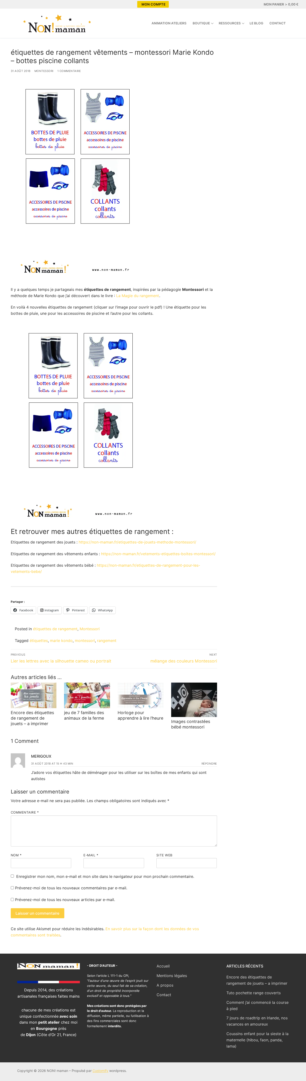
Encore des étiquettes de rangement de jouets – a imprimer (32, 718)
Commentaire (25, 812)
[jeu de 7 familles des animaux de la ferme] (87, 695)
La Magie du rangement (137, 295)
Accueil (163, 966)
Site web (164, 855)
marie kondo (61, 640)
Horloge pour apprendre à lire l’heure (140, 715)
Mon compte (153, 4)
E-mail (90, 855)
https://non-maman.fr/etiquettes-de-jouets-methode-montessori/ (137, 542)
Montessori (44, 71)
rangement (106, 640)
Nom (16, 855)
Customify (100, 1071)
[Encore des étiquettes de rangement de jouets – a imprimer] (34, 695)
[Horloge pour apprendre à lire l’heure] (141, 695)
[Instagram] (20, 4)
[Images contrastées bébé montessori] (194, 700)
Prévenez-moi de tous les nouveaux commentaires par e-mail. (71, 887)
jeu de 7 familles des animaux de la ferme (84, 715)
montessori (85, 640)
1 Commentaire (69, 71)
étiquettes (39, 640)
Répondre (209, 763)
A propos (165, 985)
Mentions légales (172, 975)
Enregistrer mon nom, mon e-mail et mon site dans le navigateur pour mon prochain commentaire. (105, 876)
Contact (164, 994)
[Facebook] (12, 4)
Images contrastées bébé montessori (190, 724)
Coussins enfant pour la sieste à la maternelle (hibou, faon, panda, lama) (257, 1039)
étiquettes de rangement (55, 628)
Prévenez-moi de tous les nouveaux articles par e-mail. (65, 899)
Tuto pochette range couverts (253, 992)
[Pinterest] (29, 4)
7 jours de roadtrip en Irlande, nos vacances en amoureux (257, 1021)
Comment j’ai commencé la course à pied (257, 1005)
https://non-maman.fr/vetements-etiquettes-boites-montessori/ (158, 553)
